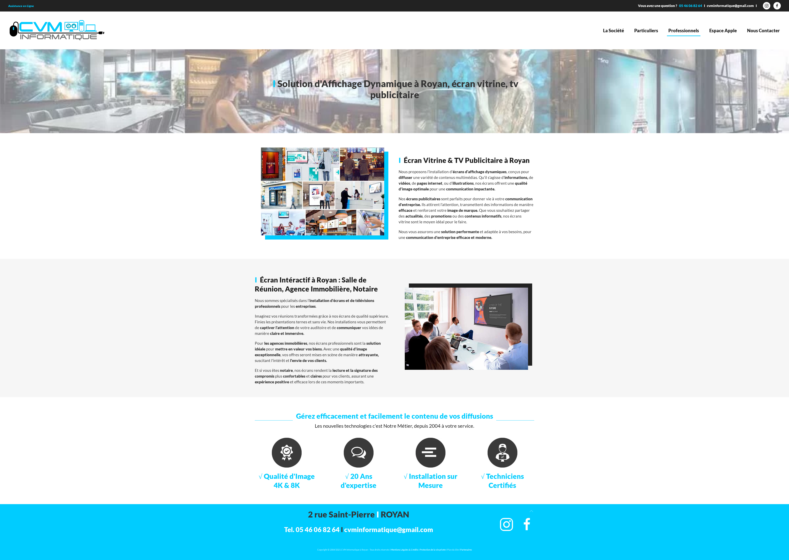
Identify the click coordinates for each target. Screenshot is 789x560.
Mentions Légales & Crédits (404, 549)
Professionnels (683, 30)
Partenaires (466, 549)
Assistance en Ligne (21, 6)
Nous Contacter (763, 30)
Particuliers (646, 30)
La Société (613, 30)
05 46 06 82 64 (690, 5)
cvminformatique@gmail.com (730, 5)
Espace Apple (723, 30)
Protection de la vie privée (433, 549)
